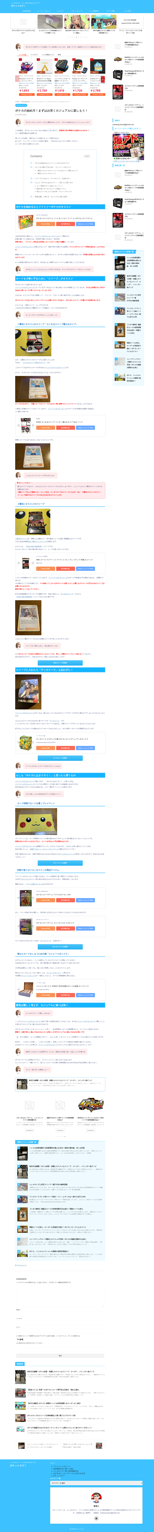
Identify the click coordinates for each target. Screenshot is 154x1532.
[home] (96, 1518)
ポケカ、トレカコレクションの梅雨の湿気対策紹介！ (49, 1251)
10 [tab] (87, 37)
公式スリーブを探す (60, 663)
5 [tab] (76, 37)
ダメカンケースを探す (60, 947)
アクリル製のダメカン (34, 884)
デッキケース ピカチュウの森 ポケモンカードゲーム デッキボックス (62, 739)
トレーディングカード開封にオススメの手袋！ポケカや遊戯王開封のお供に (57, 1239)
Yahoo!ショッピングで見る (85, 224)
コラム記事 (127, 11)
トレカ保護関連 (93, 11)
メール (19, 1318)
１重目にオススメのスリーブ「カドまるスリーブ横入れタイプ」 (58, 170)
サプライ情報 (110, 11)
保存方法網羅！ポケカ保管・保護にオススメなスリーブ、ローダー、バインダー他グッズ (62, 1166)
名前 (18, 1310)
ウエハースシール (77, 11)
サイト (18, 1327)
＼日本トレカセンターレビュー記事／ (127, 161)
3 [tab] (72, 37)
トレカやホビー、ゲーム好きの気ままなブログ (23, 1462)
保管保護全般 (27, 11)
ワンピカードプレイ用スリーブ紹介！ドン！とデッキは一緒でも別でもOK (57, 1197)
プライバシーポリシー (61, 1466)
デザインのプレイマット (65, 854)
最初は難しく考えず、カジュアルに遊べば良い (51, 197)
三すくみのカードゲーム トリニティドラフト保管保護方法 (134, 107)
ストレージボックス (54, 973)
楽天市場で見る (65, 224)
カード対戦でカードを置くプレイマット (50, 186)
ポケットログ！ (18, 6)
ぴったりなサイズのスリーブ (55, 367)
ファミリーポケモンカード (24, 247)
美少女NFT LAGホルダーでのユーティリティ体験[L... (23, 32)
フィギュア (60, 11)
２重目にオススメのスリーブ (46, 173)
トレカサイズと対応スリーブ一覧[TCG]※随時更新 (48, 1184)
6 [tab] (79, 37)
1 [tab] (68, 37)
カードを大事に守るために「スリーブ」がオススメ (53, 167)
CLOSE (87, 156)
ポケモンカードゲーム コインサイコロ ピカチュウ (55, 923)
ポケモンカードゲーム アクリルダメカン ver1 (53, 894)
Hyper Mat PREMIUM (34, 546)
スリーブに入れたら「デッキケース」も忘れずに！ (53, 178)
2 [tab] (70, 37)
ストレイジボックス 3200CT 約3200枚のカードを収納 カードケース (62, 986)
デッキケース (54, 721)
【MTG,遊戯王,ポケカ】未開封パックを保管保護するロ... (50, 32)
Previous (13, 24)
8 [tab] (83, 37)
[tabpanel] (23, 25)
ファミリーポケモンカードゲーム (46, 236)
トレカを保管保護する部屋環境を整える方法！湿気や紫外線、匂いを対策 (57, 1148)
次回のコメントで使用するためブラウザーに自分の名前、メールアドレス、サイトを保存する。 (49, 1336)
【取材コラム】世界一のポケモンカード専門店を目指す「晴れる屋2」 (53, 1390)
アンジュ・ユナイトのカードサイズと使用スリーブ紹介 (77, 32)
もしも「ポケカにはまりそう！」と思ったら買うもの (54, 183)
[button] (103, 79)
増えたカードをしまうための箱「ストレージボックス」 (55, 191)
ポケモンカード (22, 1265)
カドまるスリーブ (67, 594)
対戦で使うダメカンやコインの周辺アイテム (51, 189)
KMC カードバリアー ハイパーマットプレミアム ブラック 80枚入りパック (64, 560)
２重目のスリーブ (21, 539)
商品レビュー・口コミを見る (26, 83)
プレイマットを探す (60, 863)
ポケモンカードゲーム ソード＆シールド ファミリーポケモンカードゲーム (64, 218)
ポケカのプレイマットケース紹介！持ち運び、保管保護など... (130, 32)
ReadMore (29, 1130)
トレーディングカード (43, 11)
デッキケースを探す (60, 758)
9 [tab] (85, 37)
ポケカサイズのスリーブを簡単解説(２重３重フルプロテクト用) (51, 1415)
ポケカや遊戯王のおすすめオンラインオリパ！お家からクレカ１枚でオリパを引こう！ (60, 1428)
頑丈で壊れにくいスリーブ (37, 541)
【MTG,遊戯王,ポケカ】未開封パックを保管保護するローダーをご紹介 (54, 1403)
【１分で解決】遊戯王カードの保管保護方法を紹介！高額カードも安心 (56, 1209)
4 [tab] (74, 37)
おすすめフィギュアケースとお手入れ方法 (69, 1473)
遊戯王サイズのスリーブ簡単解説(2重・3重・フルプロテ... (104, 32)
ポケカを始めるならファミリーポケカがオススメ (52, 163)
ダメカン (26, 879)
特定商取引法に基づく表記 (63, 1469)
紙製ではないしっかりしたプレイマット (44, 849)
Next (141, 24)
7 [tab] (81, 37)
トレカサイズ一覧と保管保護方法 (65, 1471)
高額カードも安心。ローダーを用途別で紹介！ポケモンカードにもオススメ (57, 1227)
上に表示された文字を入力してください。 (30, 1343)
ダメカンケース (45, 941)
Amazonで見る (26, 95)
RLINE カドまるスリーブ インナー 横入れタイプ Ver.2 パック (59, 422)
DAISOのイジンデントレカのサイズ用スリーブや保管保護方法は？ (134, 59)
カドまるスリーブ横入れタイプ (34, 363)
